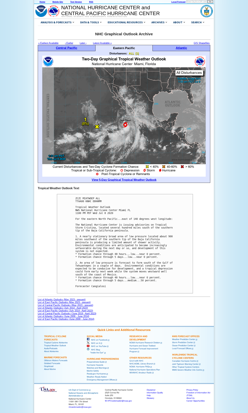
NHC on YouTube (98, 346)
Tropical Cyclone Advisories (56, 342)
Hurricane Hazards (95, 365)
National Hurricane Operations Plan (144, 369)
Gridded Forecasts (52, 363)
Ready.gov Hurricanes (96, 373)
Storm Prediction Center (182, 342)
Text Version (76, 2)
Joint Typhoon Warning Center (185, 364)
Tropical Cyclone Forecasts (55, 338)
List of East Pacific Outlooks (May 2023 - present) (64, 302)
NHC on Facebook (98, 339)
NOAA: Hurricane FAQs (139, 366)
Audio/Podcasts (50, 348)
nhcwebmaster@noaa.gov (80, 407)
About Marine (50, 369)
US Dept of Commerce (78, 389)
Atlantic (181, 48)
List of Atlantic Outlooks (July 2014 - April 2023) (63, 308)
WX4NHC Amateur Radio (140, 372)
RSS (91, 2)
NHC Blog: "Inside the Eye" (95, 351)
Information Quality (155, 392)
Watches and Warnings (97, 367)
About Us (190, 398)
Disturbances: (118, 53)
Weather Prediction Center (183, 339)
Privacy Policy (192, 389)
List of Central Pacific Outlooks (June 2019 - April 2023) (67, 313)
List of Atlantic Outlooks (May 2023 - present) (62, 299)
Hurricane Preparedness (103, 358)
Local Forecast (178, 2)
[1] (137, 53)
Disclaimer (151, 389)
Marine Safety (93, 370)
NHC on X (95, 343)
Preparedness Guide (96, 361)
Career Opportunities (195, 400)
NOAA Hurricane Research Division (144, 342)
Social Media (95, 336)
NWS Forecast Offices (186, 336)
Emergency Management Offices (101, 379)
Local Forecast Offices (181, 348)
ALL (131, 53)
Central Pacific (66, 48)
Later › (83, 43)
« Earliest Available (48, 43)
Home (42, 2)
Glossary (150, 398)
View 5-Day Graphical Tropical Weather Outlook (124, 179)
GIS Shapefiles (202, 43)
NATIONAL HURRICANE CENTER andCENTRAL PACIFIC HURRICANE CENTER (110, 10)
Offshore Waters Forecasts (55, 360)
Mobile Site (57, 2)
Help (149, 395)
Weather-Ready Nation (97, 376)
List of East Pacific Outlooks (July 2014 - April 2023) (65, 310)
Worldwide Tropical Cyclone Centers (185, 356)
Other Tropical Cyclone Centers (185, 367)
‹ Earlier (69, 43)
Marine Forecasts (55, 357)
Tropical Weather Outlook (55, 345)
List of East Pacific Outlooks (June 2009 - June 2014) (66, 319)
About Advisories (51, 351)
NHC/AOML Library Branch (141, 363)
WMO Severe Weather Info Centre (187, 369)
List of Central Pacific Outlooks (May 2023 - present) (65, 305)
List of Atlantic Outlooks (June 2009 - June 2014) (63, 316)
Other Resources (140, 357)
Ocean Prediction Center (182, 345)
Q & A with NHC (136, 360)
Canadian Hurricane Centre (184, 361)
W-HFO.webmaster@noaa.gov (118, 400)
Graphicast (48, 366)
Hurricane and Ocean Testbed (142, 345)
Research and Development (138, 338)
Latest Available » (102, 43)
